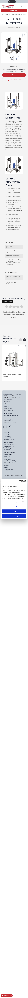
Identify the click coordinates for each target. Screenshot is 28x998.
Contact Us (6, 401)
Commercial (12, 1)
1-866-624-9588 (8, 399)
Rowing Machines (8, 438)
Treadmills (6, 432)
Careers (6, 467)
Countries (6, 471)
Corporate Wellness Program (11, 415)
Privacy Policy (7, 419)
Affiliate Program (8, 413)
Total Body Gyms (8, 448)
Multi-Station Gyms (9, 444)
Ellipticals (6, 434)
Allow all (14, 511)
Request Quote (14, 10)
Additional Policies (9, 421)
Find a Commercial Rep (10, 461)
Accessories (7, 450)
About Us (6, 406)
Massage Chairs (8, 454)
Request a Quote (8, 403)
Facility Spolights (8, 410)
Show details (19, 506)
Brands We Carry (8, 408)
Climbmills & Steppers (9, 439)
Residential (4, 1)
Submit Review (8, 301)
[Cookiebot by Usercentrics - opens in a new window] (19, 481)
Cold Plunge (7, 456)
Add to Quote (14, 75)
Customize (13, 516)
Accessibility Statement (10, 422)
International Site (8, 469)
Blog (18, 1)
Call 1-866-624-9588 (14, 80)
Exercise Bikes (7, 436)
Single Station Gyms (9, 446)
